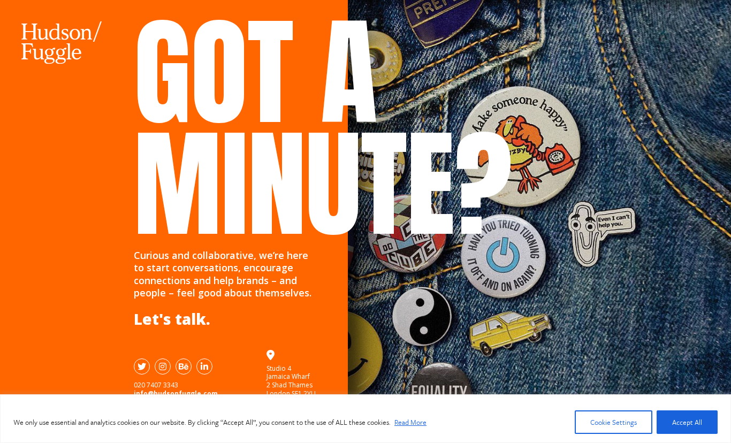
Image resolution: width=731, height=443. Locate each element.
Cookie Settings (613, 422)
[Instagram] (163, 366)
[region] (365, 418)
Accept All (687, 422)
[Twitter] (142, 366)
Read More (410, 422)
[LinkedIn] (204, 366)
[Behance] (184, 366)
